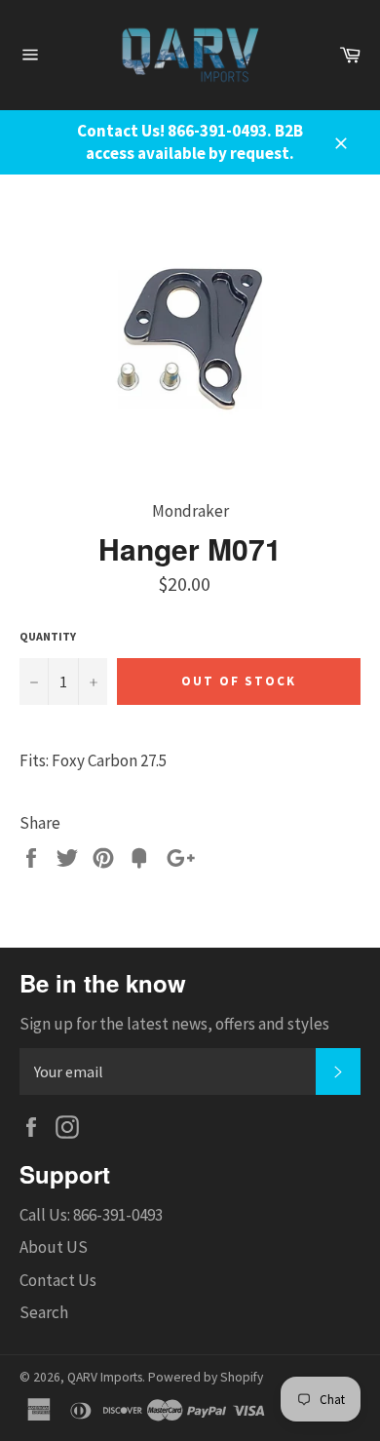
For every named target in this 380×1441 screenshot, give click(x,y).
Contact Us (57, 1280)
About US (53, 1247)
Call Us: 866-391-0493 (91, 1215)
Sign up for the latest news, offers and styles (174, 1023)
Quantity (47, 636)
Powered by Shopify (205, 1377)
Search (43, 1312)
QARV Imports (104, 1377)
